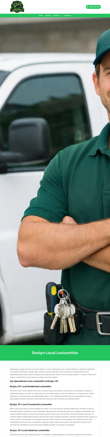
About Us (48, 15)
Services (56, 15)
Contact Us (67, 15)
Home (41, 15)
